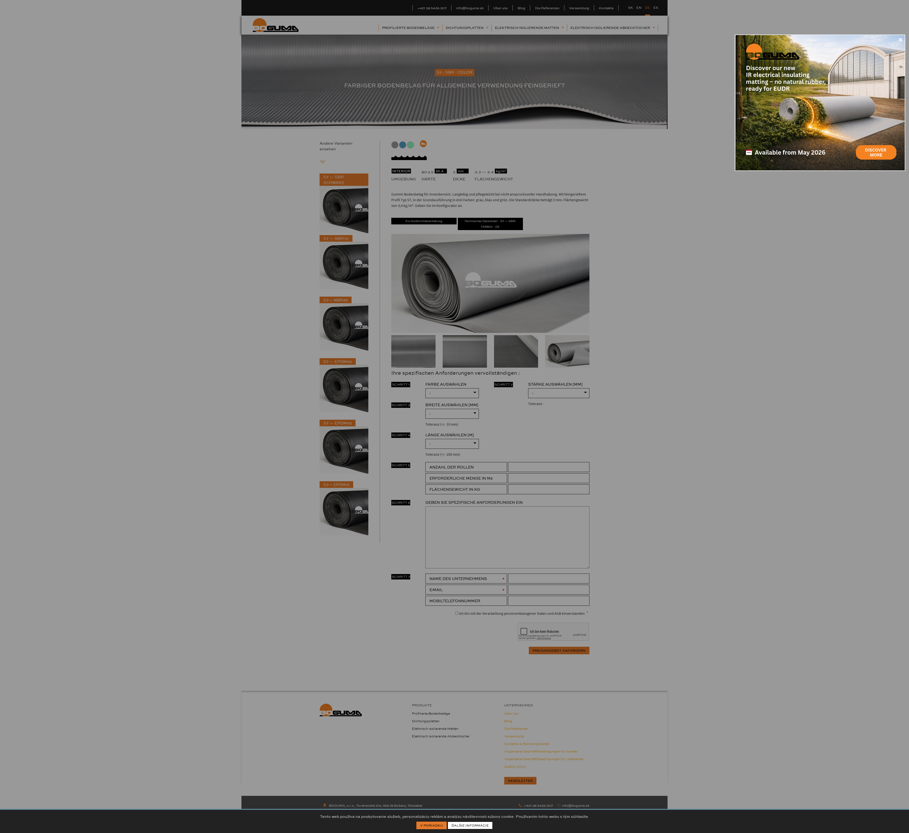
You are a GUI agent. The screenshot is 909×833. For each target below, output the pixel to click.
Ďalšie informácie (470, 825)
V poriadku (431, 825)
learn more (876, 147)
